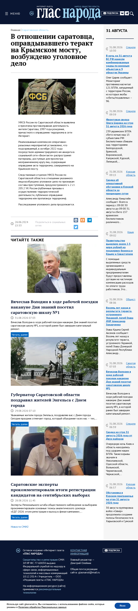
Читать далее (20, 334)
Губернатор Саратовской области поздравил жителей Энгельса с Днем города (48, 400)
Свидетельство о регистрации (40, 559)
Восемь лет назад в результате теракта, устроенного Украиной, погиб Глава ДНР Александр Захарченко (119, 316)
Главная (15, 30)
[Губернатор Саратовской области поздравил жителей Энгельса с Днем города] (54, 362)
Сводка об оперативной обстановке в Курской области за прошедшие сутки (119, 186)
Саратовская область (35, 30)
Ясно (123, 605)
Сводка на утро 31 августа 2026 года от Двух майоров (119, 435)
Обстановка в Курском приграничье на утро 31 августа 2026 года (119, 497)
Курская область (130, 173)
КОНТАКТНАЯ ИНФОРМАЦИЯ (79, 551)
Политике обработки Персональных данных (42, 607)
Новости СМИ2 (20, 526)
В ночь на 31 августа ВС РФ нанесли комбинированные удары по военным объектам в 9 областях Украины (119, 64)
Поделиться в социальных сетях (50, 223)
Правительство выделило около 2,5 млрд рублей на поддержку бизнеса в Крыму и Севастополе (119, 247)
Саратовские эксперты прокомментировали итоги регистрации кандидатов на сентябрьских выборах (53, 490)
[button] (76, 220)
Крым (130, 232)
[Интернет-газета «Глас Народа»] (69, 15)
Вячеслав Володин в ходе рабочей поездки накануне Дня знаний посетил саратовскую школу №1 (54, 307)
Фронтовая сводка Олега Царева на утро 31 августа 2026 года (119, 123)
